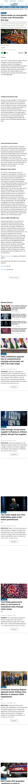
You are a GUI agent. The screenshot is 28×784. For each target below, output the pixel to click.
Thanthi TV (20, 1)
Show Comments (14, 277)
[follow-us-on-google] (25, 52)
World (20, 7)
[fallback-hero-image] (6, 308)
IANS (2, 522)
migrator (3, 47)
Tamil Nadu (10, 7)
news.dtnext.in (7, 256)
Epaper (6, 1)
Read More (14, 387)
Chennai (3, 7)
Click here (3, 266)
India (16, 7)
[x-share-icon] (5, 53)
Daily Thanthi (13, 1)
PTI (1, 366)
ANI (2, 699)
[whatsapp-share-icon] (2, 53)
